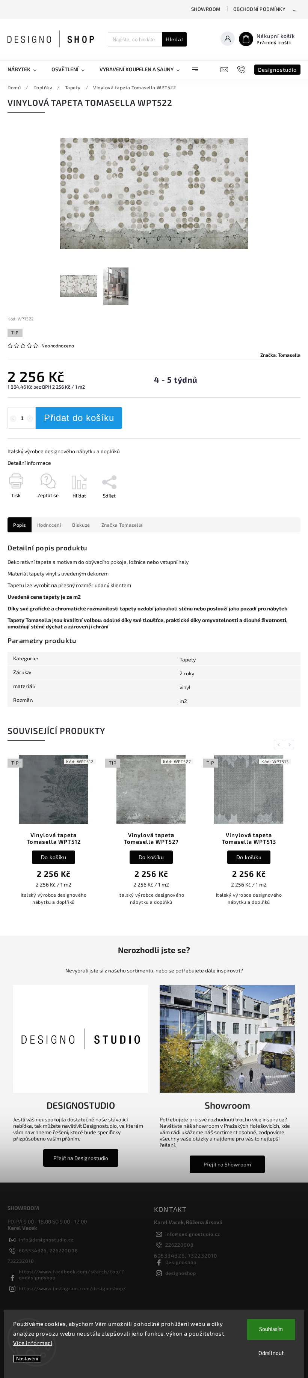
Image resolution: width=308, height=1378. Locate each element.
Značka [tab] (122, 525)
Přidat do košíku (79, 418)
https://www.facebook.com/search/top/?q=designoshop (71, 1274)
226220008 (179, 1245)
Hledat (174, 39)
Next (290, 744)
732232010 (21, 1261)
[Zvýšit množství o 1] (30, 418)
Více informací (32, 1342)
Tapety (188, 659)
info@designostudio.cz (46, 1240)
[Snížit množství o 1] (13, 418)
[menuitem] (26, 69)
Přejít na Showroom (227, 1164)
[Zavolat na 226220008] (242, 69)
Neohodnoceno (57, 345)
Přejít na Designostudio (80, 1158)
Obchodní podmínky (259, 9)
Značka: (280, 355)
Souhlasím (271, 1329)
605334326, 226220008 (48, 1250)
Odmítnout (271, 1353)
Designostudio (277, 69)
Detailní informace (29, 463)
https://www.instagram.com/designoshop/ (72, 1288)
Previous (279, 744)
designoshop (180, 1273)
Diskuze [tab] (81, 525)
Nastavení (27, 1358)
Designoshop (180, 1262)
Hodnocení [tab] (49, 525)
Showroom (205, 9)
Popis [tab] (19, 525)
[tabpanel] (54, 834)
